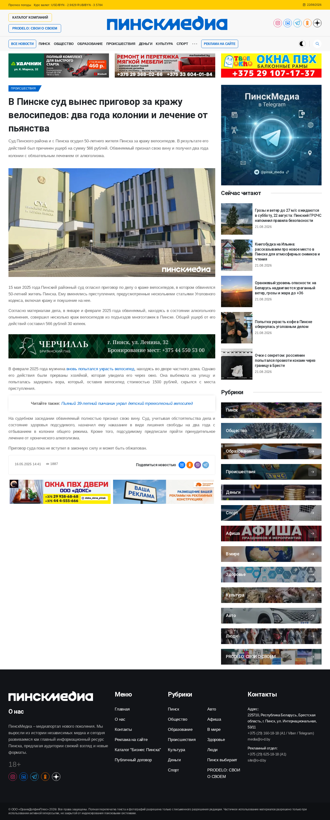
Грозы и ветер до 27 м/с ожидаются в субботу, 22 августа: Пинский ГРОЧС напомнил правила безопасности (288, 215)
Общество (64, 43)
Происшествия (120, 43)
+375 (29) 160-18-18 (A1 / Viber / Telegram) (281, 733)
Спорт (182, 43)
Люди (212, 749)
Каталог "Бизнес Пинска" (138, 749)
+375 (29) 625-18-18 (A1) (267, 754)
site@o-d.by (257, 760)
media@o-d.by (259, 739)
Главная (122, 709)
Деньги (145, 43)
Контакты (123, 729)
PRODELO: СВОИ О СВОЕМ (34, 28)
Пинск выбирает (222, 760)
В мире (214, 729)
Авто (211, 709)
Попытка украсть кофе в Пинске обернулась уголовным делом (283, 324)
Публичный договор (133, 760)
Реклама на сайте (220, 44)
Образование (90, 43)
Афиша (214, 719)
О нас (120, 719)
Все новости (22, 44)
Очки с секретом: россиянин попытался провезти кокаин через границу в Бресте (285, 360)
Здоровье (216, 739)
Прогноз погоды (19, 5)
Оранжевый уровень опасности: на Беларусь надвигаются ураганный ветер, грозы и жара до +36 (285, 288)
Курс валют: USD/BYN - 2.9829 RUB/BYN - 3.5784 (68, 5)
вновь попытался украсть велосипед (100, 369)
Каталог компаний (30, 17)
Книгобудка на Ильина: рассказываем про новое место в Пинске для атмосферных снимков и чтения (287, 251)
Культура (164, 43)
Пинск (44, 43)
